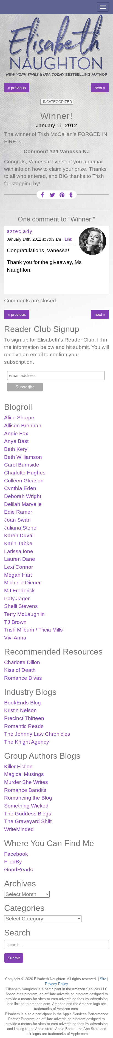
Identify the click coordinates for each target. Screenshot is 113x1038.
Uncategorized (56, 102)
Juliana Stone (20, 528)
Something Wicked (26, 806)
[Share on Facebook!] (42, 195)
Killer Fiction (18, 766)
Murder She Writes (26, 782)
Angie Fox (16, 433)
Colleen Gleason (24, 481)
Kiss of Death (20, 670)
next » (100, 88)
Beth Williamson (23, 457)
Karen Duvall (19, 535)
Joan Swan (17, 520)
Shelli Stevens (21, 606)
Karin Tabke (18, 543)
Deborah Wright (22, 496)
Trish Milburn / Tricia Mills (33, 630)
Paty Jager (17, 598)
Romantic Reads (24, 726)
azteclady (20, 231)
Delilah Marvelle (23, 504)
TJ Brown (15, 622)
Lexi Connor (18, 567)
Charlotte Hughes (25, 473)
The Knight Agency (26, 742)
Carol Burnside (21, 465)
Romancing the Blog (28, 798)
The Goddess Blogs (27, 814)
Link (68, 239)
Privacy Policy (56, 984)
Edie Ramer (18, 512)
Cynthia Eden (20, 488)
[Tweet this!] (52, 195)
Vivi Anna (15, 638)
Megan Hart (18, 575)
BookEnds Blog (22, 703)
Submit (14, 958)
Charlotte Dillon (22, 662)
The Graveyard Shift (28, 821)
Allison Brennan (22, 425)
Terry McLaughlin (24, 614)
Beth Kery (15, 449)
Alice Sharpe (19, 417)
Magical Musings (24, 774)
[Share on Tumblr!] (71, 195)
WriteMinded (19, 829)
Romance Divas (23, 678)
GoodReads (18, 869)
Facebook (16, 854)
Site (103, 979)
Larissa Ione (18, 551)
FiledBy (13, 861)
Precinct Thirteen (24, 718)
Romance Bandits (25, 790)
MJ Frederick (19, 590)
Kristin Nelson (20, 710)
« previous (17, 88)
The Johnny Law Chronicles (37, 734)
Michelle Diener (22, 582)
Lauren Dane (19, 559)
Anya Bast (16, 441)
